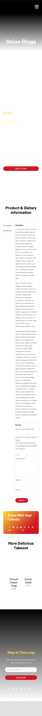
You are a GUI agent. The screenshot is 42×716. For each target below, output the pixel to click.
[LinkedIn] (21, 527)
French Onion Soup (14, 582)
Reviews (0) (7, 231)
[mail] (32, 689)
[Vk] (10, 530)
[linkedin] (25, 689)
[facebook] (9, 689)
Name (18, 480)
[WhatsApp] (25, 527)
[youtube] (21, 689)
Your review (20, 458)
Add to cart (21, 169)
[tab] (7, 225)
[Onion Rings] (21, 83)
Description (7, 225)
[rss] (29, 689)
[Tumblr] (29, 527)
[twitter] (13, 689)
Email (18, 490)
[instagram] (17, 689)
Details (14, 570)
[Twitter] (13, 527)
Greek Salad (28, 581)
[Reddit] (17, 527)
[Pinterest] (32, 527)
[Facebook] (9, 527)
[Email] (23, 530)
